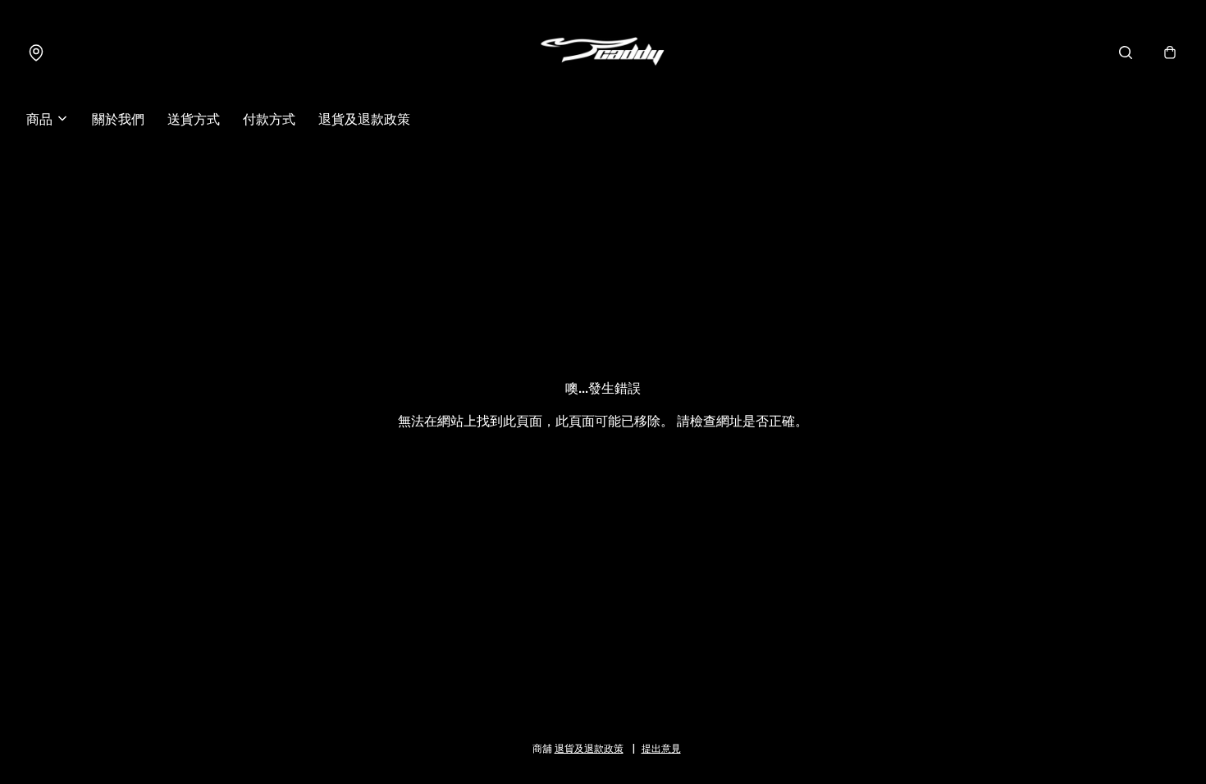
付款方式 (269, 118)
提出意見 (661, 747)
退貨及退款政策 (364, 118)
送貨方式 (193, 118)
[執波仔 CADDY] (603, 52)
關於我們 (118, 118)
